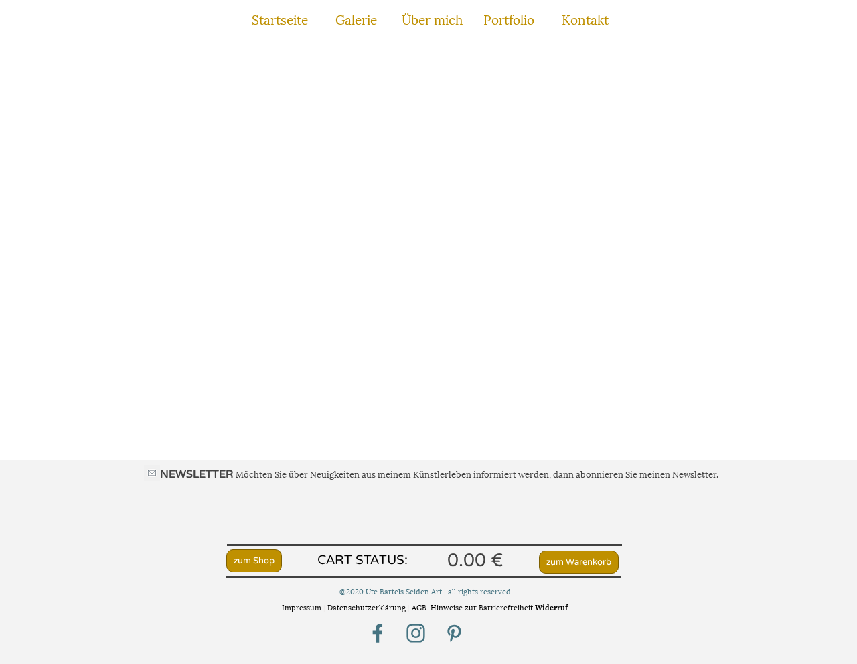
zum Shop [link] (254, 560)
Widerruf (551, 607)
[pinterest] (454, 633)
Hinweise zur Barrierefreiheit (482, 606)
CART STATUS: (362, 560)
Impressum (301, 606)
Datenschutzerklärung (367, 606)
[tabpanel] (431, 473)
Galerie (356, 19)
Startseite (280, 19)
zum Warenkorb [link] (578, 562)
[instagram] (415, 633)
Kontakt (585, 19)
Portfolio (508, 19)
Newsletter (694, 473)
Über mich (432, 19)
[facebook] (377, 633)
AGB (419, 606)
